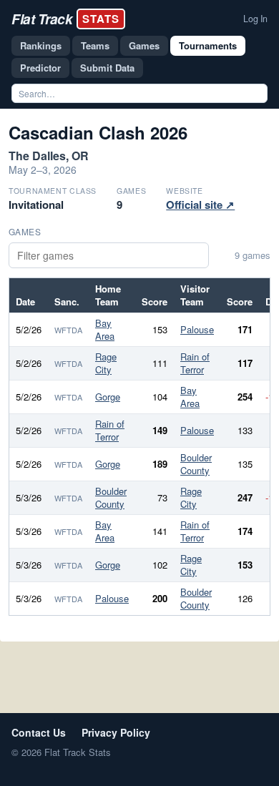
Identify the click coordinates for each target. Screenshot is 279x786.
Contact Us (38, 732)
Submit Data (107, 67)
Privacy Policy (116, 732)
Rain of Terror (195, 363)
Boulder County (196, 464)
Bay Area (104, 329)
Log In (255, 18)
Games (144, 45)
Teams (95, 45)
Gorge (107, 396)
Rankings (41, 45)
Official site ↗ (200, 204)
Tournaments (208, 45)
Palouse (197, 329)
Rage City (106, 363)
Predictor (40, 67)
